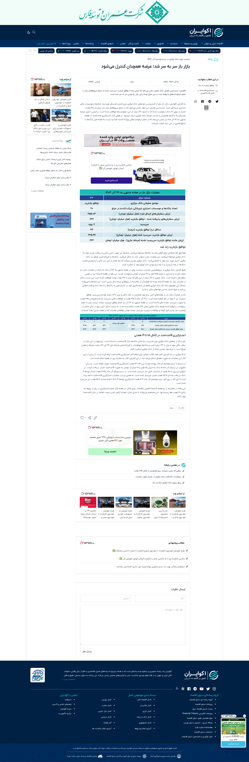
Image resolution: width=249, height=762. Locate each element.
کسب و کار (133, 43)
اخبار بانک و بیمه (144, 717)
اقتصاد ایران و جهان (213, 43)
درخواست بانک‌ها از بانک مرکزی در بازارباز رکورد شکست (158, 476)
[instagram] (214, 689)
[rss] (177, 689)
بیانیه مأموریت (64, 713)
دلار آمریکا (47, 51)
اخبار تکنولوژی (145, 722)
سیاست (174, 43)
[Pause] (136, 452)
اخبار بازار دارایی (104, 711)
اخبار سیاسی (106, 717)
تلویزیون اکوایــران (45, 43)
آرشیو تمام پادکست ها (101, 728)
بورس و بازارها (191, 43)
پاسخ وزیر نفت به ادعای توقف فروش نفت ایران (51, 170)
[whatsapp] (195, 102)
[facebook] (202, 102)
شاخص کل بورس (80, 51)
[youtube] (201, 689)
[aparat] (183, 689)
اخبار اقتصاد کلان (144, 699)
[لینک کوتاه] (95, 418)
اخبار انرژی (147, 711)
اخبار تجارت (106, 705)
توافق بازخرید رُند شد (206, 85)
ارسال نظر (87, 651)
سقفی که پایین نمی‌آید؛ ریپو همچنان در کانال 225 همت (157, 471)
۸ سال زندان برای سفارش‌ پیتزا (58, 177)
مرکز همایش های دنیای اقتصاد (200, 718)
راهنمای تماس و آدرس (61, 704)
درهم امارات (137, 51)
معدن (123, 43)
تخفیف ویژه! (110, 451)
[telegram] (209, 102)
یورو (164, 51)
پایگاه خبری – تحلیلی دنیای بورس (198, 722)
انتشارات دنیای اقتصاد (203, 732)
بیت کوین (110, 51)
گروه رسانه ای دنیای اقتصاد (201, 699)
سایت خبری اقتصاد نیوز (202, 709)
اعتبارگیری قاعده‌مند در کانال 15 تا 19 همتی (205, 91)
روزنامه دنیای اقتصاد (204, 704)
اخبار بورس (106, 699)
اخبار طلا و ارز (145, 705)
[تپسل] (91, 153)
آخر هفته (107, 722)
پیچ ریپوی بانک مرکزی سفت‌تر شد (166, 482)
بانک (210, 59)
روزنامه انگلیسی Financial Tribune (198, 713)
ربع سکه (189, 51)
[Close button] (244, 716)
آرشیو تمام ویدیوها (143, 728)
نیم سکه (215, 51)
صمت (148, 43)
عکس (76, 43)
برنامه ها (89, 43)
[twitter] (217, 102)
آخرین (68, 140)
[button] (30, 50)
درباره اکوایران (65, 709)
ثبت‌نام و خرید (111, 180)
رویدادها (66, 43)
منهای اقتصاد (106, 43)
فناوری (160, 43)
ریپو (172, 407)
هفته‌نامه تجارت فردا (204, 727)
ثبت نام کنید (233, 744)
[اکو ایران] (206, 32)
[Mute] (140, 452)
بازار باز (181, 407)
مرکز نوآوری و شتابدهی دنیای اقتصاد (197, 736)
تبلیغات (68, 699)
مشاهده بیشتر (38, 191)
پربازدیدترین (57, 140)
